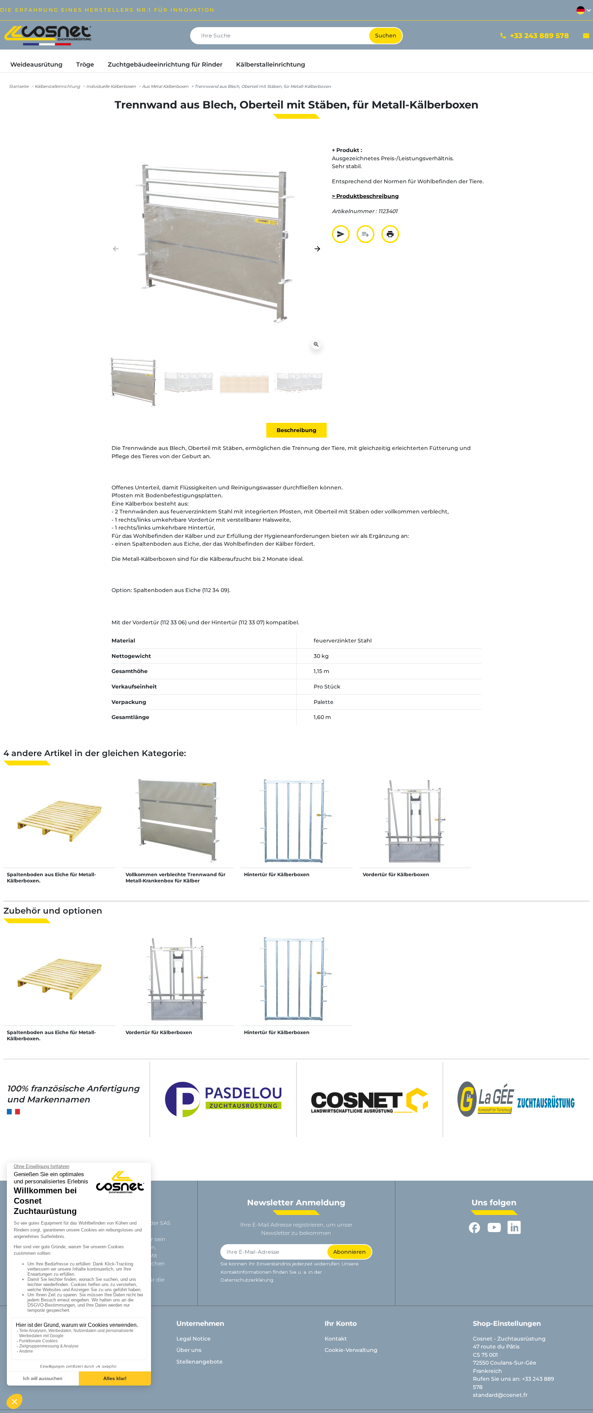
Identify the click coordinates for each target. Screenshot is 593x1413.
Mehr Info (59, 828)
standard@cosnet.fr (500, 1395)
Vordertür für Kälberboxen (396, 874)
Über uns (188, 1350)
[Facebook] (474, 1227)
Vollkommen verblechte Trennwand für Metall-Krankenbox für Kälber (175, 877)
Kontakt (336, 1338)
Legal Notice (193, 1338)
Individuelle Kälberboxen (111, 86)
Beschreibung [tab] (296, 430)
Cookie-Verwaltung (351, 1350)
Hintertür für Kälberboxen (277, 874)
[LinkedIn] (514, 1227)
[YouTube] (494, 1227)
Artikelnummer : (354, 211)
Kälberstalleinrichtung (57, 86)
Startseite (18, 86)
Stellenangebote (199, 1361)
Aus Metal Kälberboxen (165, 86)
